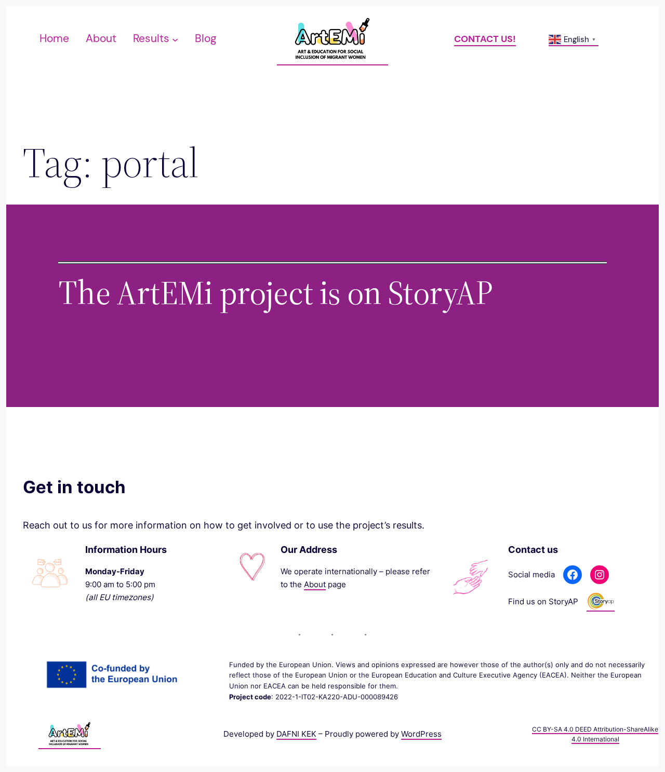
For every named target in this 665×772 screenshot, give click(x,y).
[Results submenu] (175, 39)
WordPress (421, 734)
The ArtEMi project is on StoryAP (275, 293)
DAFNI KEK (296, 734)
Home (54, 38)
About (315, 584)
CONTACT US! (485, 39)
